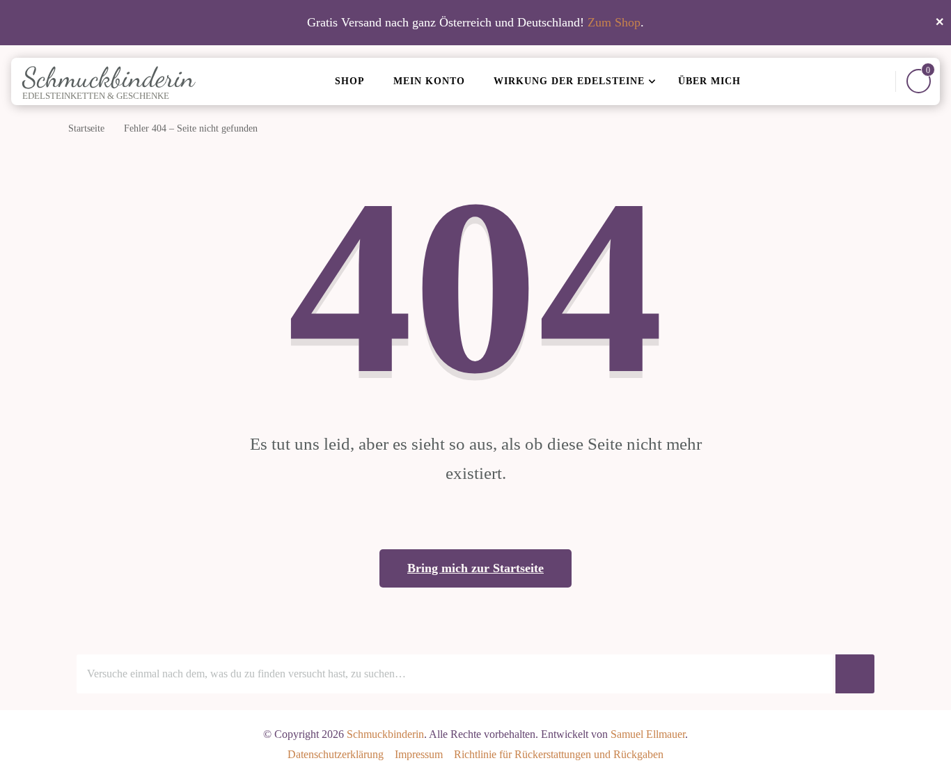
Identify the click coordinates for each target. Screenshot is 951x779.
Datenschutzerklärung (336, 754)
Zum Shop (614, 22)
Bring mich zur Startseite (475, 568)
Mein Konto (429, 81)
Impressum (419, 754)
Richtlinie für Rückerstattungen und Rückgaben (558, 754)
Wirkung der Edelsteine (569, 81)
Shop (350, 81)
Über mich (709, 81)
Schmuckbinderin (108, 77)
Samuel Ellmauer (648, 734)
